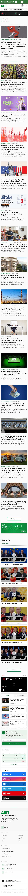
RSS (19, 840)
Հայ (21, 1)
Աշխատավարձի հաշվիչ (8, 851)
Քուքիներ (20, 835)
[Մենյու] (25, 5)
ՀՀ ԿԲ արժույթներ (6, 856)
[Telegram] (7, 2)
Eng (26, 1)
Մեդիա (3, 838)
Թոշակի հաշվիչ (5, 854)
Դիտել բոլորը (13, 764)
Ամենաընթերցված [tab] (20, 695)
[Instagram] (4, 2)
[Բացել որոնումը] (16, 2)
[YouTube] (13, 2)
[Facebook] (2, 2)
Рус (24, 1)
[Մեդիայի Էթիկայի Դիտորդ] (22, 5)
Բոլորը (5, 9)
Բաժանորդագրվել (14, 743)
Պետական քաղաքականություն (16, 9)
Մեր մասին (4, 835)
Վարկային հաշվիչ (6, 848)
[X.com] (10, 2)
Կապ (3, 840)
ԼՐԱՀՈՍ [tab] (7, 695)
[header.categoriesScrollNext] (26, 9)
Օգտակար (20, 838)
